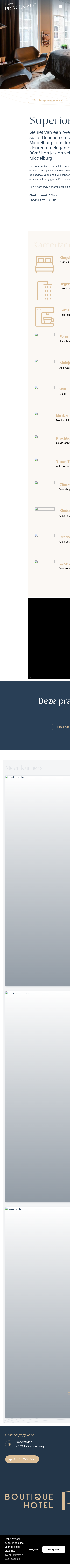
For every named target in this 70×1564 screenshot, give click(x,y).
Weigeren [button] (34, 1549)
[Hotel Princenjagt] (20, 6)
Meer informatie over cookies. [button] (14, 1557)
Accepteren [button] (54, 1549)
